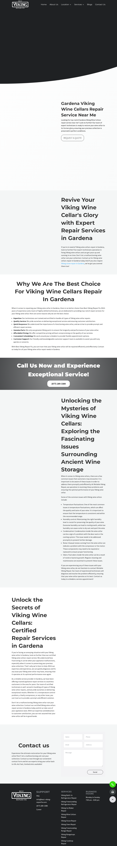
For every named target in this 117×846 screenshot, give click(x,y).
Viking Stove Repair (68, 821)
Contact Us (100, 5)
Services (78, 5)
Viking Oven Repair (68, 824)
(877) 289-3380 (58, 383)
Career (38, 809)
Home (44, 5)
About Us (54, 5)
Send (95, 772)
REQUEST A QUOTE (73, 137)
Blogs (89, 5)
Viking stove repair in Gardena (72, 263)
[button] (112, 799)
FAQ (37, 796)
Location (65, 5)
